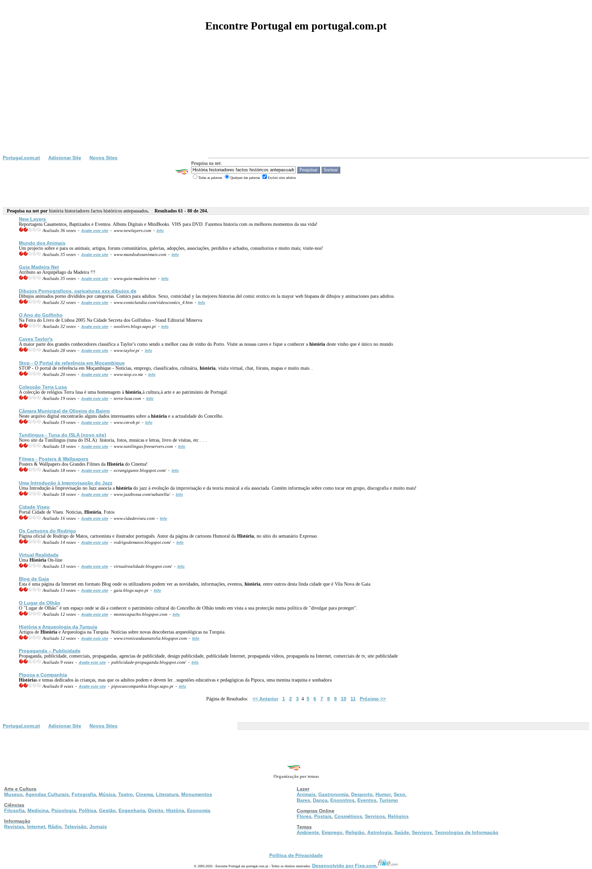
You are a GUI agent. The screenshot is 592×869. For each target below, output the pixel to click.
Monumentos (196, 794)
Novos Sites (103, 157)
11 (353, 698)
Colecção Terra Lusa (43, 387)
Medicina (38, 810)
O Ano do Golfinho (41, 315)
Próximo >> (373, 698)
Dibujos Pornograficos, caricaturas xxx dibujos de (77, 291)
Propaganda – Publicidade (50, 650)
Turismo (388, 800)
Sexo (399, 794)
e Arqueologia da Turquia (58, 626)
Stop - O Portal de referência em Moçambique (72, 363)
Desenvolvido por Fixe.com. (345, 865)
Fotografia (84, 794)
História (175, 810)
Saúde (401, 832)
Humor (383, 794)
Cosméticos (348, 816)
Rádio (55, 826)
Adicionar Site (64, 157)
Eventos (367, 800)
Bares (303, 800)
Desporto (362, 794)
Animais (306, 794)
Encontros (342, 800)
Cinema (144, 794)
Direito (155, 810)
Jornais (98, 826)
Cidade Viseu (34, 507)
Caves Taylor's (36, 339)
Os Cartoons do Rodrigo (47, 531)
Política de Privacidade (296, 855)
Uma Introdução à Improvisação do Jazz (65, 483)
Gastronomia (333, 794)
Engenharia (132, 810)
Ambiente (308, 832)
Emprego (332, 832)
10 (343, 698)
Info (160, 231)
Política (87, 810)
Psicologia (63, 810)
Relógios (398, 816)
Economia (198, 810)
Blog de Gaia (34, 579)
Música (107, 794)
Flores (304, 816)
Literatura (167, 794)
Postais (323, 816)
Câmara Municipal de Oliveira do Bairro (64, 411)
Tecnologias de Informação (466, 832)
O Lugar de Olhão (39, 602)
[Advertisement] (296, 103)
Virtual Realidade (39, 555)
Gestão (107, 810)
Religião (355, 832)
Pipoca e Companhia (43, 674)
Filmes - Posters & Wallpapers (53, 459)
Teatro (125, 794)
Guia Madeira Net (39, 267)
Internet (36, 826)
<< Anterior (265, 698)
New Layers (32, 219)
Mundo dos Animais (42, 243)
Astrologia (379, 832)
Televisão (75, 826)
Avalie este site (94, 231)
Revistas (14, 826)
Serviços (375, 816)
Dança (320, 800)
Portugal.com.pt (21, 157)
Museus (13, 794)
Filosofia (14, 810)
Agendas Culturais (47, 794)
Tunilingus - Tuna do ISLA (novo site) (62, 435)
